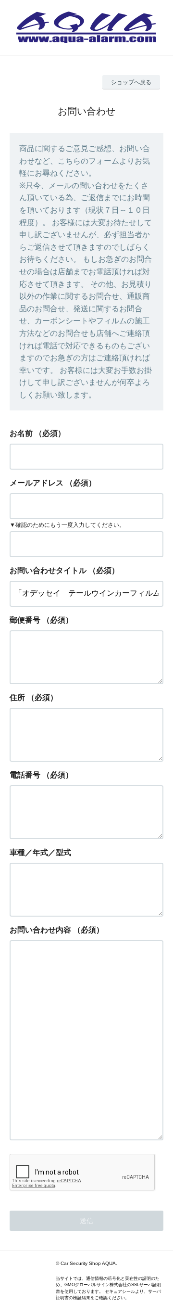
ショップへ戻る (131, 82)
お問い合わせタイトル (48, 570)
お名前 (21, 433)
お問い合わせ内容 (40, 930)
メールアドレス (36, 483)
